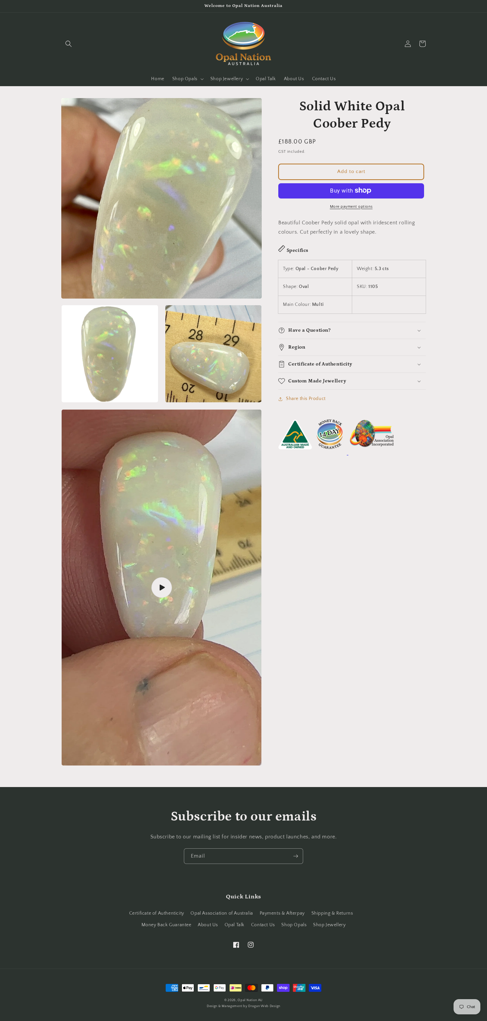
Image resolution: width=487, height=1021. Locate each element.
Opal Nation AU (250, 1000)
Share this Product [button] (306, 398)
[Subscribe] (295, 856)
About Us (208, 925)
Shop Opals (293, 925)
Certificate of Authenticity (156, 913)
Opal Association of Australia (221, 913)
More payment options (351, 206)
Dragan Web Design (264, 1006)
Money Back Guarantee (166, 925)
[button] (68, 43)
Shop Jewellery (329, 925)
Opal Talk (234, 925)
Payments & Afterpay (282, 913)
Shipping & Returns (332, 913)
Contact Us (263, 925)
